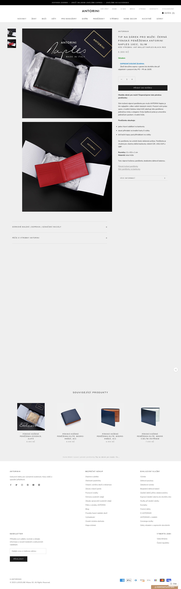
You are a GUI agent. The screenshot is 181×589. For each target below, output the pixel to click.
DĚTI (54, 19)
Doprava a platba (92, 476)
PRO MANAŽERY (69, 19)
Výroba (142, 9)
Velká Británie (162, 539)
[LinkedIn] (39, 484)
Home (114, 9)
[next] (173, 420)
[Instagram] (22, 484)
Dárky (160, 19)
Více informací (127, 178)
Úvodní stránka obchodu (94, 521)
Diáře (85, 19)
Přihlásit (18, 559)
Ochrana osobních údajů (94, 497)
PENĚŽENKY (99, 19)
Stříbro (114, 19)
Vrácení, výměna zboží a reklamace (98, 485)
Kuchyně (147, 19)
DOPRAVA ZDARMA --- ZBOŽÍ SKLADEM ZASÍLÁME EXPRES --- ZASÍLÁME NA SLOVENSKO (90, 2)
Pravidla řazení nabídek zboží (96, 513)
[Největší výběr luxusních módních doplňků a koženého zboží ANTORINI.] (90, 11)
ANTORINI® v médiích (148, 517)
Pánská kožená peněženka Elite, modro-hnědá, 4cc (110, 436)
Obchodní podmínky (93, 480)
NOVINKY (22, 19)
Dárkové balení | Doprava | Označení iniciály (36, 227)
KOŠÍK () (170, 13)
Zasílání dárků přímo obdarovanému (154, 493)
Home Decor (130, 19)
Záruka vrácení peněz (93, 489)
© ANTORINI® (16, 579)
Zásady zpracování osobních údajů (98, 501)
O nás (123, 9)
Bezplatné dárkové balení (149, 489)
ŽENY (34, 19)
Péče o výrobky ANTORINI (25, 238)
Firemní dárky (145, 509)
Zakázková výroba (147, 485)
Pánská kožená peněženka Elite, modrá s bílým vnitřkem (150, 436)
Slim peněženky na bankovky (129, 169)
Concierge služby (146, 521)
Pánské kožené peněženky (128, 166)
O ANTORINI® (145, 513)
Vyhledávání (168, 9)
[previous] (7, 420)
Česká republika (163, 543)
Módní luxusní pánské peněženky (81, 457)
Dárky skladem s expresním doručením (155, 525)
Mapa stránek (90, 525)
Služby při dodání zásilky (149, 501)
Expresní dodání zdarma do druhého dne (155, 497)
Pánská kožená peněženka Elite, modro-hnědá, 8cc (70, 436)
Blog (87, 509)
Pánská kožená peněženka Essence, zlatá (31, 436)
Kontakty (154, 9)
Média (132, 9)
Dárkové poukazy (146, 480)
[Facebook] (11, 484)
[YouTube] (33, 484)
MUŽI (44, 19)
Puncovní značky (91, 493)
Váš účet (104, 9)
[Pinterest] (28, 484)
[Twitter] (16, 484)
